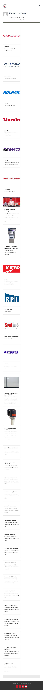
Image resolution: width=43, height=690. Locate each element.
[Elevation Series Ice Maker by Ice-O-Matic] (11, 382)
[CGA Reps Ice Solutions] (11, 235)
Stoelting (6, 364)
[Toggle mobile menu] (39, 5)
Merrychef (7, 189)
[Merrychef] (11, 178)
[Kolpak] (11, 92)
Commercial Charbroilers (11, 619)
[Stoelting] (11, 353)
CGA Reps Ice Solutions (10, 246)
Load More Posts (21, 676)
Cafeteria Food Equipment (11, 448)
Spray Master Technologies (11, 336)
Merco (6, 160)
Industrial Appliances (10, 506)
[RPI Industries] (11, 298)
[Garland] (11, 35)
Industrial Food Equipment (11, 548)
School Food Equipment (10, 492)
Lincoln (6, 130)
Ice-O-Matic (7, 76)
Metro (6, 279)
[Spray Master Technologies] (11, 325)
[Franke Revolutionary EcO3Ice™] (11, 417)
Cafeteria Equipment (9, 591)
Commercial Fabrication (10, 576)
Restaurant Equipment (10, 605)
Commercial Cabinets (10, 633)
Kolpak (6, 103)
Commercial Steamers (10, 562)
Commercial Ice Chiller (10, 520)
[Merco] (11, 149)
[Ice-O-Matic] (11, 65)
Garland (6, 46)
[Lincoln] (11, 119)
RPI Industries (8, 309)
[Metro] (11, 268)
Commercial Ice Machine (10, 477)
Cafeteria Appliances (9, 534)
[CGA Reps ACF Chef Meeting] (11, 202)
